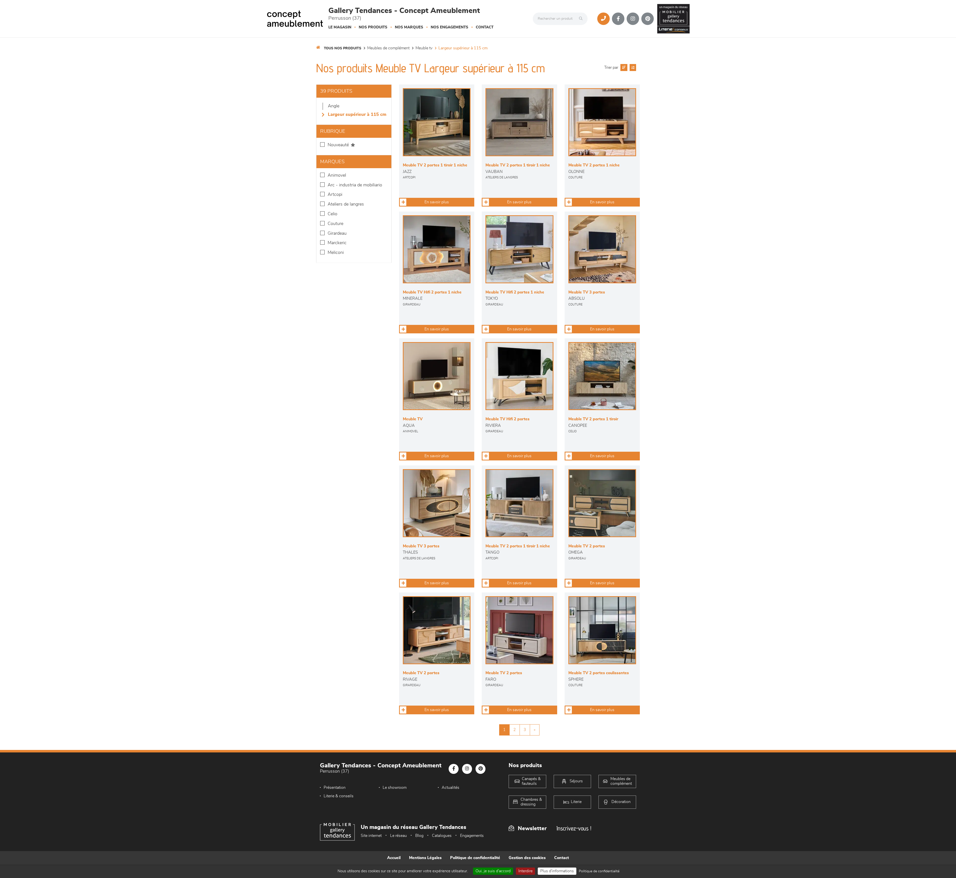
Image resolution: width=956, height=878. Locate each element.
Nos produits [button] (373, 27)
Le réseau (398, 836)
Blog (419, 836)
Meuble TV (424, 48)
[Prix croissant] (623, 67)
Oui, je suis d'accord (493, 871)
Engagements (472, 836)
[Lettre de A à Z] (632, 67)
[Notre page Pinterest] (647, 18)
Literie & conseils (339, 796)
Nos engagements (449, 27)
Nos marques (409, 27)
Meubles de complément (388, 48)
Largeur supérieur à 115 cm (463, 48)
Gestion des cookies (527, 858)
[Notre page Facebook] (618, 18)
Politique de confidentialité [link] (599, 871)
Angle (333, 106)
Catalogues (442, 836)
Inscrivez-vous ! (573, 828)
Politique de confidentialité (475, 858)
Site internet (371, 836)
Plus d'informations (557, 871)
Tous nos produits (342, 48)
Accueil (394, 858)
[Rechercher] (582, 18)
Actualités (450, 788)
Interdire (525, 871)
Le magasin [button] (339, 27)
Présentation (335, 788)
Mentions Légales (425, 858)
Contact (484, 27)
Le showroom (395, 788)
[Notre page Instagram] (633, 18)
